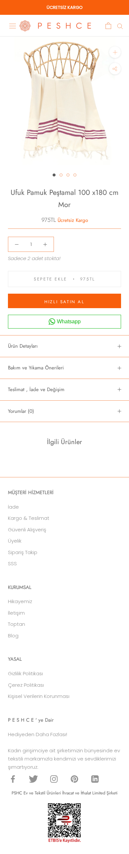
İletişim (16, 612)
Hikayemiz (20, 601)
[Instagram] (54, 779)
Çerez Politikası (26, 684)
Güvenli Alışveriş (27, 529)
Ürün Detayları (23, 346)
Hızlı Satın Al (64, 302)
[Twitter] (33, 779)
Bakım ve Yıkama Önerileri (36, 367)
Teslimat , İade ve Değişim (36, 389)
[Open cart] (108, 25)
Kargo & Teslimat (28, 518)
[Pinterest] (74, 779)
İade (13, 506)
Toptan (16, 624)
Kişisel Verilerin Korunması (38, 696)
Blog (13, 635)
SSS (12, 563)
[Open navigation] (12, 25)
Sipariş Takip (22, 552)
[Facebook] (13, 779)
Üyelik (15, 540)
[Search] (120, 26)
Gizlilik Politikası (25, 673)
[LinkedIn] (95, 779)
